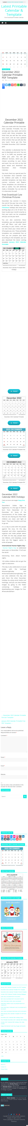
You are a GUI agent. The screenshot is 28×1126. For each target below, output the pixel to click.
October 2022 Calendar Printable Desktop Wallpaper (13, 994)
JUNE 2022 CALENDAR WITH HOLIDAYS (10, 996)
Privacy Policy (4, 1069)
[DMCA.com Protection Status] (5, 1105)
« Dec (2, 1056)
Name (3, 757)
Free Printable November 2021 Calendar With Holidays (14, 1020)
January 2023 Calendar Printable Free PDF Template (13, 722)
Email (3, 766)
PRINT (15, 391)
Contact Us (3, 1067)
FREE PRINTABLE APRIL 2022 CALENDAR (11, 1001)
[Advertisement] (14, 37)
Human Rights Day (9, 548)
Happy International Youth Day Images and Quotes (13, 1026)
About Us (3, 1064)
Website (3, 774)
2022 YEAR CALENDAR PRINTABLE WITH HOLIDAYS (13, 1011)
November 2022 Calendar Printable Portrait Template (15, 2)
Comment (4, 735)
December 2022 (6, 69)
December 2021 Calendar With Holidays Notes (12, 1017)
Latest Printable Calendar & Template (14, 10)
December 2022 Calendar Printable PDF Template (13, 989)
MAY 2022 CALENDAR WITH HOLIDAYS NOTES (12, 999)
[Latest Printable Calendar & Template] (2, 22)
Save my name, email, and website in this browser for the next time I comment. (12, 785)
